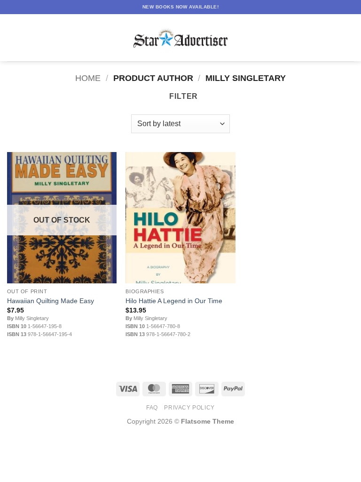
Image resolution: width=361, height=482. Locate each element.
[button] (12, 37)
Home (88, 78)
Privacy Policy (189, 407)
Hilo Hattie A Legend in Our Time (174, 301)
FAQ (152, 407)
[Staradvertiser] (180, 38)
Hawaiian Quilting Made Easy (50, 301)
